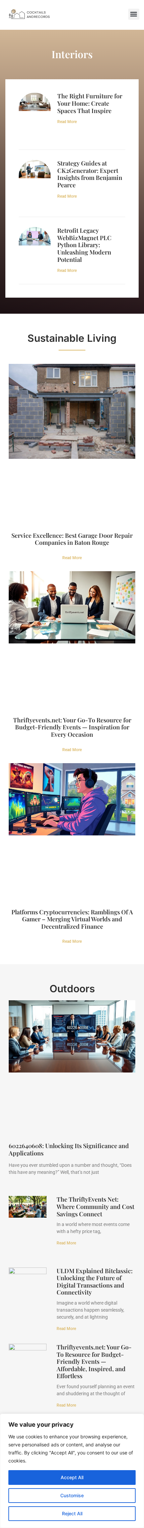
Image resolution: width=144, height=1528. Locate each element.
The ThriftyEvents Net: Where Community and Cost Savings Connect (95, 1206)
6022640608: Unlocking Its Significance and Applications (69, 1149)
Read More (67, 121)
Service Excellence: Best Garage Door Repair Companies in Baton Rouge (72, 539)
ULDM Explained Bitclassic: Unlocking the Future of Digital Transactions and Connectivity (95, 1282)
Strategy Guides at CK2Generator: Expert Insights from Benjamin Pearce (89, 174)
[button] (133, 14)
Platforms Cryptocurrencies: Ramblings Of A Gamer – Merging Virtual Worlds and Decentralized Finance (72, 919)
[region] (72, 1471)
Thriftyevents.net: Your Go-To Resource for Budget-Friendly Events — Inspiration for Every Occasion (72, 727)
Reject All (72, 1513)
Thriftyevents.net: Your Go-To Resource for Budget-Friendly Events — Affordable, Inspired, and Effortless (94, 1361)
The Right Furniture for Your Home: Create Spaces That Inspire (89, 103)
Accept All (72, 1477)
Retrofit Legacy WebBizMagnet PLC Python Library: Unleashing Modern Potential (84, 244)
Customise (72, 1495)
